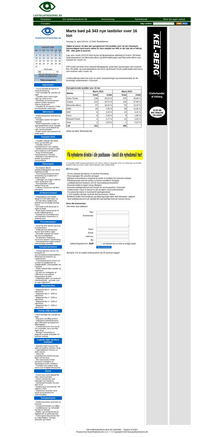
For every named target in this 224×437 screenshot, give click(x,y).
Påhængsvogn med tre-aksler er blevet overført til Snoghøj (93, 180)
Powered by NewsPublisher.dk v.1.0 (92, 432)
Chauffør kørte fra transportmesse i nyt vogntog (46, 146)
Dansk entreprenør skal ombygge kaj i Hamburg (45, 380)
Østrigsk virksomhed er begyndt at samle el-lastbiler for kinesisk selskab (47, 334)
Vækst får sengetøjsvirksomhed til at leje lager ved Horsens (47, 356)
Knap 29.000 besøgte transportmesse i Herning (45, 154)
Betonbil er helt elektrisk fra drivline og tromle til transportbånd (46, 158)
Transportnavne (48, 398)
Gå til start (48, 69)
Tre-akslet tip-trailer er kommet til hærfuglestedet (88, 192)
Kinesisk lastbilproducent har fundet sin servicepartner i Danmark (96, 187)
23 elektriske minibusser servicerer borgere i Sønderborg (48, 239)
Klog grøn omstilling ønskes (47, 319)
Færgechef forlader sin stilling (47, 406)
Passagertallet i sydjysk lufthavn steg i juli (45, 184)
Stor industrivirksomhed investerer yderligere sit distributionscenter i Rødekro (46, 362)
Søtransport (48, 112)
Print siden (74, 169)
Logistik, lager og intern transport (48, 341)
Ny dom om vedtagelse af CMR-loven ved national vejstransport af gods (45, 274)
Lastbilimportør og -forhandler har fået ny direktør (47, 409)
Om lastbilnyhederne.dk (74, 19)
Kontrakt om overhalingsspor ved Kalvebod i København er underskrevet (47, 216)
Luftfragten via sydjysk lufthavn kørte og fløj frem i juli (48, 181)
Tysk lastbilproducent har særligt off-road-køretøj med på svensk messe (98, 199)
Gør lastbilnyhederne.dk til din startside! (103, 429)
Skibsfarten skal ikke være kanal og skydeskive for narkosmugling (46, 393)
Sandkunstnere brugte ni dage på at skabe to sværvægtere (47, 150)
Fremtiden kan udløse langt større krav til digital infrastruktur (48, 367)
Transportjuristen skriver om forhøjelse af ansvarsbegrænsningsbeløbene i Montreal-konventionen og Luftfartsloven (48, 255)
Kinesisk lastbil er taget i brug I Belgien (84, 185)
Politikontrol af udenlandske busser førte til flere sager (46, 231)
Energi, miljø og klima (48, 311)
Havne (48, 371)
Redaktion (46, 19)
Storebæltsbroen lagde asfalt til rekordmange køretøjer (47, 242)
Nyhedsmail (141, 19)
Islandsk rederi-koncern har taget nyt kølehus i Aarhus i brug (47, 347)
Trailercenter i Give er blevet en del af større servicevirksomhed (95, 190)
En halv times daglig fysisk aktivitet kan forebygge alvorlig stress (47, 203)
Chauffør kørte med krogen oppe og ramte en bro (46, 98)
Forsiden (45, 23)
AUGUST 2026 (48, 47)
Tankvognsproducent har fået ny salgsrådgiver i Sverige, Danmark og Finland (47, 418)
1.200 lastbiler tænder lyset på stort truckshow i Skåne (91, 194)
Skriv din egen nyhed (174, 19)
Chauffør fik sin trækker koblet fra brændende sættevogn (47, 107)
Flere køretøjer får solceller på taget (83, 176)
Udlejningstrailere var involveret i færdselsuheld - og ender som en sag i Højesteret (48, 280)
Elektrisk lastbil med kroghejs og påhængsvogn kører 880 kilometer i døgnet (101, 196)
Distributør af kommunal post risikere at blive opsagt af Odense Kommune (47, 102)
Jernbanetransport (48, 193)
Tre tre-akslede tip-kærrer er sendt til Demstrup (47, 90)
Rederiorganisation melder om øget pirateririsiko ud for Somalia (47, 125)
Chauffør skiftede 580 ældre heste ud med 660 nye (46, 142)
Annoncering (107, 19)
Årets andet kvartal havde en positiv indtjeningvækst (47, 212)
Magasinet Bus (48, 286)
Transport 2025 (48, 137)
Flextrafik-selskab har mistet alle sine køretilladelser (47, 235)
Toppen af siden (130, 429)
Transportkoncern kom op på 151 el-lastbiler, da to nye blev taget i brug (47, 328)
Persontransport (48, 222)
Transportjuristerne (48, 247)
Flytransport (48, 164)
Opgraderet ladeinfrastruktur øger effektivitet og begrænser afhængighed (47, 322)
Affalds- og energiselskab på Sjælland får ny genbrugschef (46, 413)
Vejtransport (48, 85)
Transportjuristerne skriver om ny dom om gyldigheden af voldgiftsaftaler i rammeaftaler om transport (48, 264)
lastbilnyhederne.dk (51, 7)
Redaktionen (102, 41)
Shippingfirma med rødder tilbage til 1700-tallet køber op (46, 198)
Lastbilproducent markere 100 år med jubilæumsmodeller (92, 183)
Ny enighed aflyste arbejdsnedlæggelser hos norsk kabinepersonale (47, 170)
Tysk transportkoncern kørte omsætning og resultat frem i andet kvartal (47, 176)
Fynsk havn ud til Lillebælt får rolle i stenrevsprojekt (47, 128)
